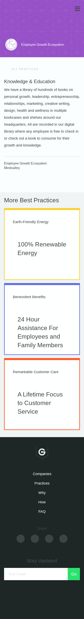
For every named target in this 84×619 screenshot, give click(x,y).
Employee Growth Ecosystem (25, 163)
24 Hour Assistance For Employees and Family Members (40, 332)
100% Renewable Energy (42, 248)
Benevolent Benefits (29, 297)
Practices (42, 483)
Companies (42, 474)
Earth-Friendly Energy (31, 222)
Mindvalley (12, 168)
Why (42, 493)
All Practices (25, 69)
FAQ (42, 511)
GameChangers (18, 9)
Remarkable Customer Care (36, 372)
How (42, 502)
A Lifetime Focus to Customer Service (40, 403)
